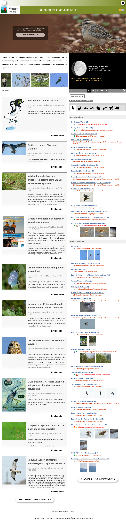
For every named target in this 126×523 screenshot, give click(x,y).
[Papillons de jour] (111, 108)
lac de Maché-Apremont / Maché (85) (84, 206)
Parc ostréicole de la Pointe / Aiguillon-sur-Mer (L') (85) (90, 217)
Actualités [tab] (5, 91)
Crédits (72, 511)
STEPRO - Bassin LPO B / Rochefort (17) (85, 333)
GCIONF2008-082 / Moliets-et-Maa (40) (84, 453)
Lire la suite (56, 136)
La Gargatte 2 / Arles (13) (80, 287)
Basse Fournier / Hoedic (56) (81, 159)
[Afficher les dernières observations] (81, 101)
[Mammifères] (79, 108)
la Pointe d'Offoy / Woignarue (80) (82, 189)
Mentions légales (57, 511)
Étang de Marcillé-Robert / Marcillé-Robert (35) (87, 419)
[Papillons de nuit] (117, 108)
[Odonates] (105, 108)
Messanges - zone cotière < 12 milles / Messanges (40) (90, 459)
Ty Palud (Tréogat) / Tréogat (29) (82, 372)
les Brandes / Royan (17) (79, 122)
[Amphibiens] (98, 108)
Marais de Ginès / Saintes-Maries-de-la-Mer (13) (87, 293)
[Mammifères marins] (86, 108)
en (122, 9)
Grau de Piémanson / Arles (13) (82, 281)
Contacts (65, 511)
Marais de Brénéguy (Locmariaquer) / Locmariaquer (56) (91, 183)
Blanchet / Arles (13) (78, 269)
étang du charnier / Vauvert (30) (82, 378)
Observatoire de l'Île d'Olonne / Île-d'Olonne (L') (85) (89, 211)
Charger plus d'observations (97, 479)
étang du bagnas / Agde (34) (81, 147)
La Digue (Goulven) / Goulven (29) (82, 350)
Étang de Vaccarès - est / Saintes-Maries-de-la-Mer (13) (90, 275)
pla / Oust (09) (76, 246)
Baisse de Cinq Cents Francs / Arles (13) (85, 263)
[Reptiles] (92, 108)
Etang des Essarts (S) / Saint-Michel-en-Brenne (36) (89, 425)
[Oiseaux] (73, 108)
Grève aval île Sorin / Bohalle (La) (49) (84, 153)
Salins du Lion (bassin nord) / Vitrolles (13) (86, 316)
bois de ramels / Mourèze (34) (81, 140)
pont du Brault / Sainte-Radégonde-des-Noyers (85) (89, 223)
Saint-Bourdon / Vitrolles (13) (81, 299)
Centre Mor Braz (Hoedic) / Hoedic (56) (84, 165)
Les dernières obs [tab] (77, 96)
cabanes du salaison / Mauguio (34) (83, 401)
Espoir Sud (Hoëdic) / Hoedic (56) (82, 171)
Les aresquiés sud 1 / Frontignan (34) (84, 413)
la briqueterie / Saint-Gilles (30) (82, 128)
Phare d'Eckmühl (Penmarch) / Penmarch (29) (87, 366)
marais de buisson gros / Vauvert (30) (84, 134)
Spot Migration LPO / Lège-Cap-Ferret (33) (85, 384)
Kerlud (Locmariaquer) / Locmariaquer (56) (86, 177)
